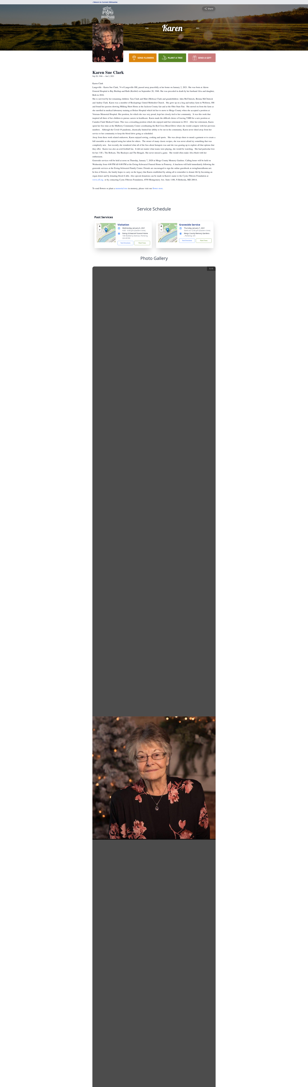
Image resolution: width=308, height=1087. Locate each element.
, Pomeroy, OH (189, 236)
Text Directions (125, 243)
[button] (106, 230)
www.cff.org (98, 179)
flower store (158, 188)
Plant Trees (142, 243)
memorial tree (121, 188)
